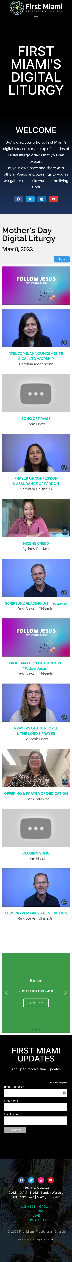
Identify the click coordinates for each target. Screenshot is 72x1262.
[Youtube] (51, 1180)
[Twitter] (31, 1180)
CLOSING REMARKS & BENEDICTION (36, 913)
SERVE (29, 1211)
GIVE (41, 1211)
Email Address (14, 1086)
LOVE (36, 1215)
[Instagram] (41, 1180)
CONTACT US (36, 1220)
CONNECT (28, 1206)
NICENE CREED (36, 543)
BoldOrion (49, 1239)
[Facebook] (21, 1180)
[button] (36, 17)
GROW (43, 1206)
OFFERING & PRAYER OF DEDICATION (36, 793)
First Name (11, 1100)
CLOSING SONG (36, 853)
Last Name (11, 1114)
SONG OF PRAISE (36, 418)
